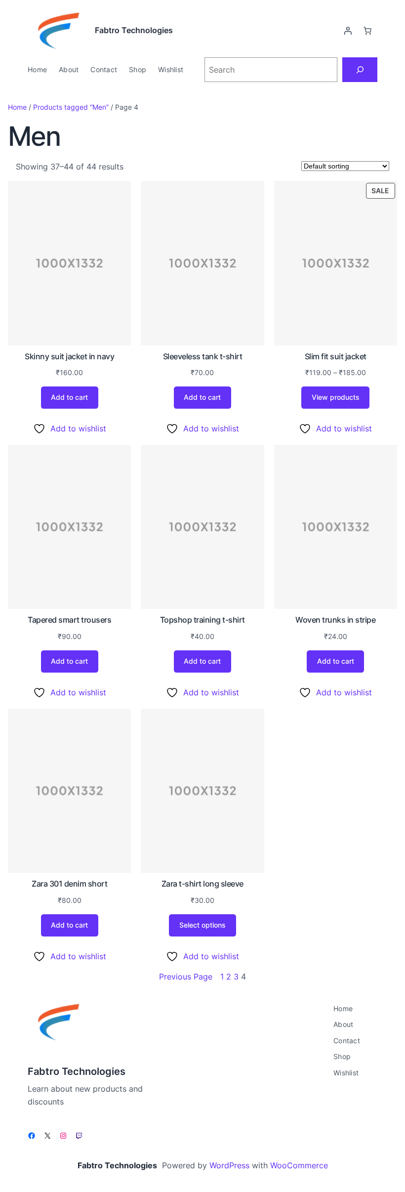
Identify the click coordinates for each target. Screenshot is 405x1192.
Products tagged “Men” (71, 107)
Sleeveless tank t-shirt (203, 356)
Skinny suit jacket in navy (69, 356)
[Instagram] (63, 1136)
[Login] (348, 31)
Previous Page (185, 976)
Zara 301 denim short (69, 884)
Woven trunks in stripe (335, 620)
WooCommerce (299, 1165)
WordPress (229, 1165)
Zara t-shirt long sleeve (202, 884)
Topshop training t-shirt (202, 620)
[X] (47, 1136)
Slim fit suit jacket (335, 356)
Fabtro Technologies (134, 30)
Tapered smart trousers (69, 620)
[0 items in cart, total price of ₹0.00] (367, 31)
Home (17, 107)
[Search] (359, 69)
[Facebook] (32, 1136)
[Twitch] (79, 1136)
